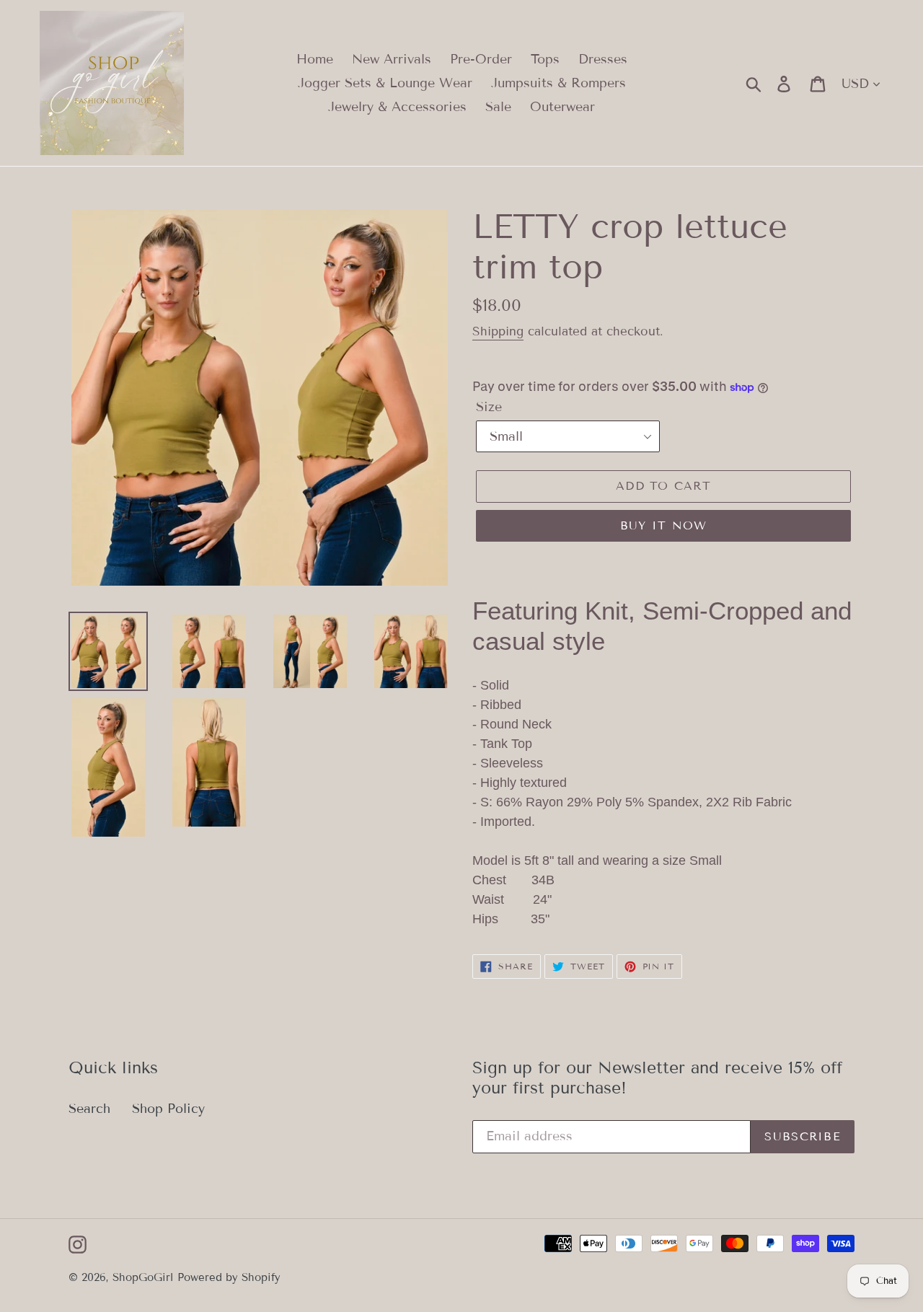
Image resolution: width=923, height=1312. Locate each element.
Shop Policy (168, 1109)
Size (489, 407)
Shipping (498, 331)
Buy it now (663, 525)
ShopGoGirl (142, 1277)
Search (89, 1109)
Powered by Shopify (229, 1277)
